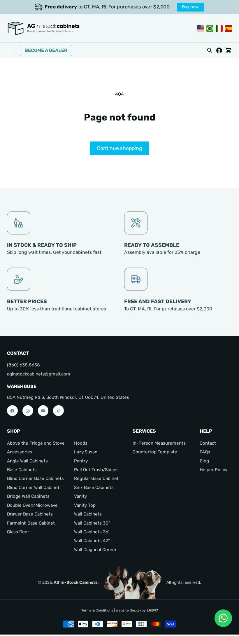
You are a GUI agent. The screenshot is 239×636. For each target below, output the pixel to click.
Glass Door (18, 531)
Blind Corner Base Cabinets (35, 478)
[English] (200, 28)
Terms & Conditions (97, 610)
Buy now (190, 7)
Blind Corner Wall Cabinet (33, 487)
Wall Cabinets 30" (92, 523)
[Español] (228, 28)
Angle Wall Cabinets (27, 461)
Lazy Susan (85, 452)
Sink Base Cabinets (94, 487)
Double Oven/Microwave (32, 505)
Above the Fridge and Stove (36, 443)
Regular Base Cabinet (96, 478)
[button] (10, 50)
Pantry (81, 461)
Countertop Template (155, 452)
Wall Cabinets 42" (92, 540)
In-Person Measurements (159, 443)
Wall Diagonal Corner (95, 549)
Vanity (80, 496)
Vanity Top (85, 505)
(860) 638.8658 (23, 365)
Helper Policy (213, 469)
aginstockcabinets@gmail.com (38, 374)
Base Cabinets (22, 469)
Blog (204, 461)
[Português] (209, 28)
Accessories (19, 452)
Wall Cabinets (88, 514)
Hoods (80, 443)
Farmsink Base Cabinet (31, 523)
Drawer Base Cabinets (30, 514)
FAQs (205, 452)
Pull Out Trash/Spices (96, 469)
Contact (208, 443)
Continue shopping (119, 148)
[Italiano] (219, 28)
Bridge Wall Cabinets (28, 496)
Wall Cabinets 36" (92, 531)
